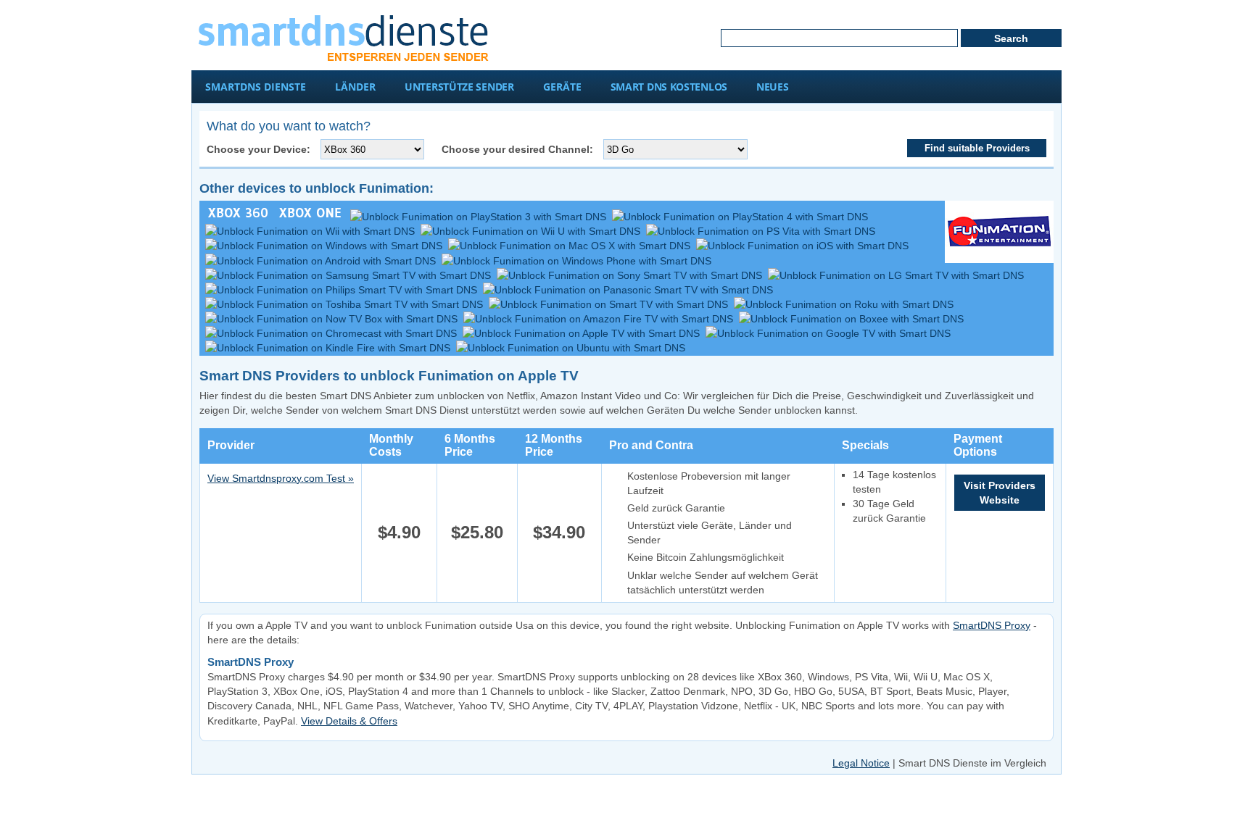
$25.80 (477, 532)
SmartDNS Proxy (991, 625)
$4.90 (399, 532)
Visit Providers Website (999, 493)
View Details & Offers (349, 721)
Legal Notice (861, 763)
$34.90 (559, 532)
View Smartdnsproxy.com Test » (280, 478)
